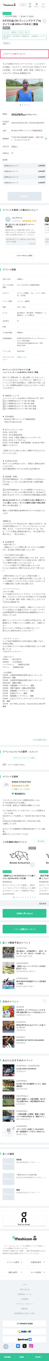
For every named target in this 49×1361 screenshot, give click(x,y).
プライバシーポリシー (24, 1304)
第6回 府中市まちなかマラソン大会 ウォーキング (30, 1026)
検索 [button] (30, 6)
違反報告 (42, 903)
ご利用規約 (24, 1299)
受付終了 (38, 1357)
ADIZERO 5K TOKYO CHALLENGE (30, 1040)
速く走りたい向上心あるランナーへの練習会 (20, 225)
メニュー (43, 6)
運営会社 (24, 1309)
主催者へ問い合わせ (24, 913)
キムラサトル (17, 218)
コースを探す (35, 1272)
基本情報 (7, 1357)
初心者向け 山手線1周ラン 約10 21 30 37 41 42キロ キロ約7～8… (31, 952)
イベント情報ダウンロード (25, 929)
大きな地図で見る (39, 740)
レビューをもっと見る (24, 255)
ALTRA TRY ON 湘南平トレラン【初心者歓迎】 (31, 1085)
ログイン (36, 6)
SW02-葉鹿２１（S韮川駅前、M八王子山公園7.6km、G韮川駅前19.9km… (31, 1100)
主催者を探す (35, 1262)
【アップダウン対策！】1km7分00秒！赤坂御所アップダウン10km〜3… (30, 1130)
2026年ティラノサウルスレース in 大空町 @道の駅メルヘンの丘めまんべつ (31, 1011)
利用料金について (24, 1294)
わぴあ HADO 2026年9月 (26, 1069)
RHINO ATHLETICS (21, 782)
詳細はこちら (22, 357)
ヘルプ (24, 1285)
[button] (20, 105)
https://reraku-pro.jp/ (13, 422)
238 (22, 789)
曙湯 (18, 1190)
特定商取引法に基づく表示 (24, 1313)
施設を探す (13, 1272)
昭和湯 (18, 1160)
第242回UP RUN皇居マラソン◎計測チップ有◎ (31, 982)
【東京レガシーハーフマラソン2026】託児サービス (31, 967)
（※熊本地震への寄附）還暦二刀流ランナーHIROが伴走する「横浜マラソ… (31, 1115)
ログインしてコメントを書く (24, 758)
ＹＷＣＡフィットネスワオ (26, 1175)
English (23, 4)
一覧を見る (40, 841)
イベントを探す (13, 1262)
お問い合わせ (24, 1289)
